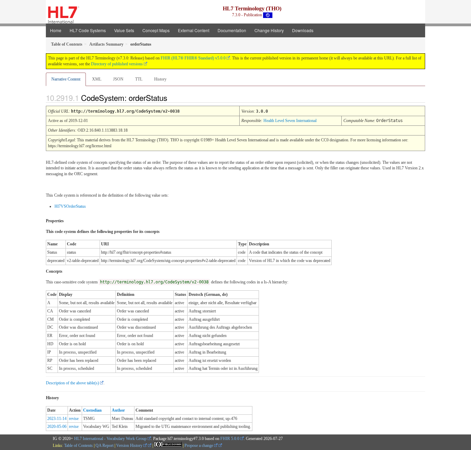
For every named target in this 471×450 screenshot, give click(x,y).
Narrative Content (65, 79)
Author (118, 410)
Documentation (232, 30)
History (160, 79)
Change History (269, 30)
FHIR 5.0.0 (229, 438)
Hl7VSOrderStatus (70, 206)
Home (55, 30)
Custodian (92, 410)
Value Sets (124, 30)
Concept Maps (156, 30)
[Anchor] (173, 97)
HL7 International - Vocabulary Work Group (110, 438)
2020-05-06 (57, 426)
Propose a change (199, 445)
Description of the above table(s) (72, 383)
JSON (118, 79)
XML (96, 79)
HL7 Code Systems (88, 30)
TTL (138, 79)
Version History (129, 445)
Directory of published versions (117, 64)
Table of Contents (78, 445)
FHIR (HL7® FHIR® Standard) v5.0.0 (193, 58)
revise (74, 418)
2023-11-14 (57, 418)
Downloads (302, 30)
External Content (193, 30)
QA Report (104, 445)
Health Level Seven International (290, 120)
